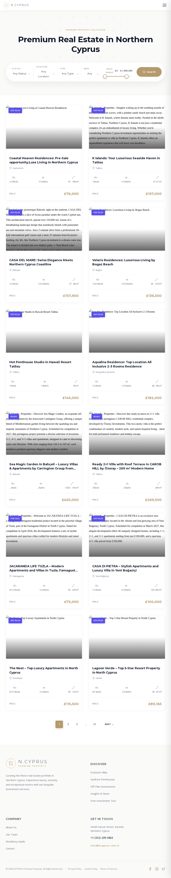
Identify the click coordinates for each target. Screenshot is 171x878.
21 (94, 724)
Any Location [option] (43, 74)
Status (16, 68)
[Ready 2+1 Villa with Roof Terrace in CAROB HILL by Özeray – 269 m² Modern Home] (127, 433)
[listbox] (21, 74)
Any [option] (89, 73)
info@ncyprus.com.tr (105, 845)
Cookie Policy (91, 868)
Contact (10, 848)
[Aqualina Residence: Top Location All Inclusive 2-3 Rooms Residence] (127, 331)
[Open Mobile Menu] (164, 5)
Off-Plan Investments (103, 786)
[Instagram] (156, 868)
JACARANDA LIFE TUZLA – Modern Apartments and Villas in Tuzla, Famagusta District (43, 570)
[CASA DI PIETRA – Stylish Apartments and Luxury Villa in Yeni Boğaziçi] (127, 535)
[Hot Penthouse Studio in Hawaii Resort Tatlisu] (44, 331)
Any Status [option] (19, 73)
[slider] (105, 76)
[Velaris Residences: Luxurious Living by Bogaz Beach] (127, 229)
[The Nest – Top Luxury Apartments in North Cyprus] (44, 637)
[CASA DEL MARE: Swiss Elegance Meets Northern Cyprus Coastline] (44, 229)
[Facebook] (150, 868)
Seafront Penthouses (103, 779)
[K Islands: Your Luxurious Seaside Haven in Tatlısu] (127, 127)
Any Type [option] (68, 73)
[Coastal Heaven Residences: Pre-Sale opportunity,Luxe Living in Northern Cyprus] (44, 127)
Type (62, 68)
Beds (86, 68)
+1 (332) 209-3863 (102, 838)
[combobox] (45, 74)
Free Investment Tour (103, 800)
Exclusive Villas (99, 772)
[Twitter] (163, 868)
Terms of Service (108, 868)
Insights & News (100, 793)
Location (41, 66)
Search (151, 71)
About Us (11, 827)
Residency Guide (15, 841)
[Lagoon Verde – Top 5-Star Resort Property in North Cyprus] (127, 637)
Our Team (12, 834)
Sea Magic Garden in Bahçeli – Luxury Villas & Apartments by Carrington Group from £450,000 (43, 468)
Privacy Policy (75, 868)
